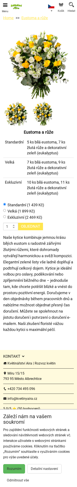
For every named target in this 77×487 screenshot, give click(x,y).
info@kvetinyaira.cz (22, 399)
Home (8, 18)
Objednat (30, 226)
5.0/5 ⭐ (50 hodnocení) (21, 409)
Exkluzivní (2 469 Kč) (24, 217)
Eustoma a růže (34, 18)
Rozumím (14, 469)
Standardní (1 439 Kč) (25, 205)
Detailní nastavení (44, 469)
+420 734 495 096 (21, 389)
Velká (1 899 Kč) (21, 211)
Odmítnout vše (18, 480)
